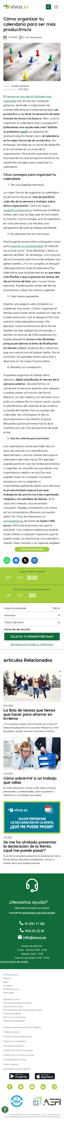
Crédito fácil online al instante (18, 1050)
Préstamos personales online (17, 1036)
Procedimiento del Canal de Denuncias (22, 1010)
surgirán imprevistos (16, 210)
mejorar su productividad (26, 246)
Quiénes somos (11, 989)
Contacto (7, 985)
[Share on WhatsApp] (6, 560)
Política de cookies (12, 1013)
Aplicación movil (11, 999)
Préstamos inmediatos (14, 1041)
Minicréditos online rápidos (16, 1069)
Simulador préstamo (13, 1046)
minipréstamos (13, 521)
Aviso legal (8, 992)
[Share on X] (25, 560)
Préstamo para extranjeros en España (22, 1027)
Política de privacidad (14, 1020)
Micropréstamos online (14, 1059)
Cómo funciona (10, 974)
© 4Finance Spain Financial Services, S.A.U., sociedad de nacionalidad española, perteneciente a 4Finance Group (32, 1115)
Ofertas (7, 978)
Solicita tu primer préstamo (32, 636)
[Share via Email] (34, 560)
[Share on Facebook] (16, 560)
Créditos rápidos (11, 1032)
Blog (5, 982)
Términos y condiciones (14, 1017)
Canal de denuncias (13, 1006)
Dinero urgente (10, 1064)
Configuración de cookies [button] (14, 961)
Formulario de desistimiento (17, 1003)
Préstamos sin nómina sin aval (18, 1055)
